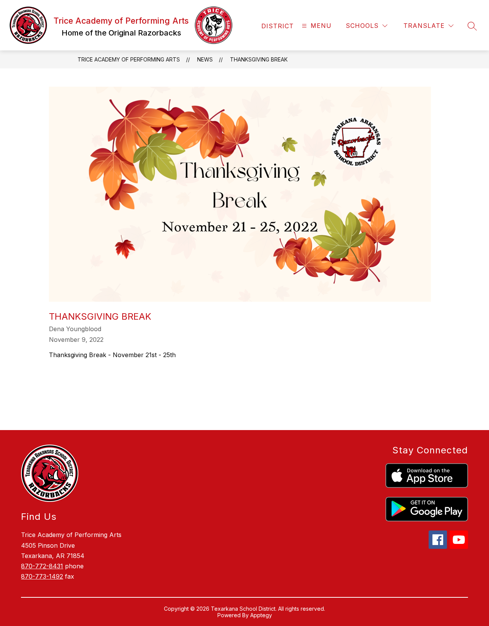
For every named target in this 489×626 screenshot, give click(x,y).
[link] (277, 26)
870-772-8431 (42, 566)
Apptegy (261, 615)
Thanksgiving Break (259, 59)
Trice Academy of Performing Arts (129, 59)
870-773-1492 (42, 576)
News (205, 59)
